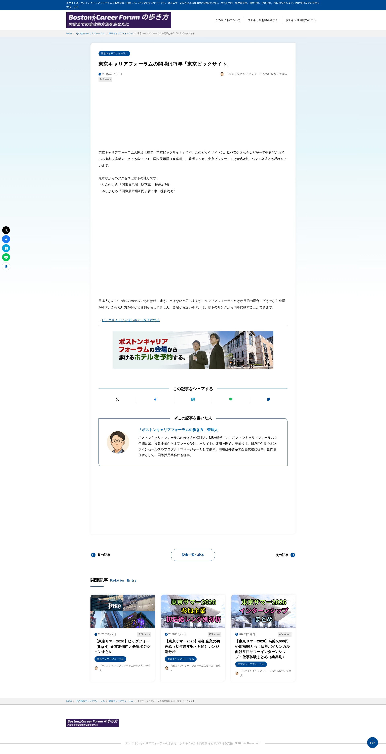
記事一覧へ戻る (193, 555)
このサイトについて (227, 20)
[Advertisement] (193, 115)
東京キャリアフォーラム (114, 53)
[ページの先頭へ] (372, 742)
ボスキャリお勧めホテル (300, 20)
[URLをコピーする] (268, 399)
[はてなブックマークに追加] (193, 399)
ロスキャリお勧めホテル (262, 20)
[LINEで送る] (231, 399)
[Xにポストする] (117, 399)
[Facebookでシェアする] (155, 399)
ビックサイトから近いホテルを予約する (131, 320)
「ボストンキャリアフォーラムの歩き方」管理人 (178, 430)
